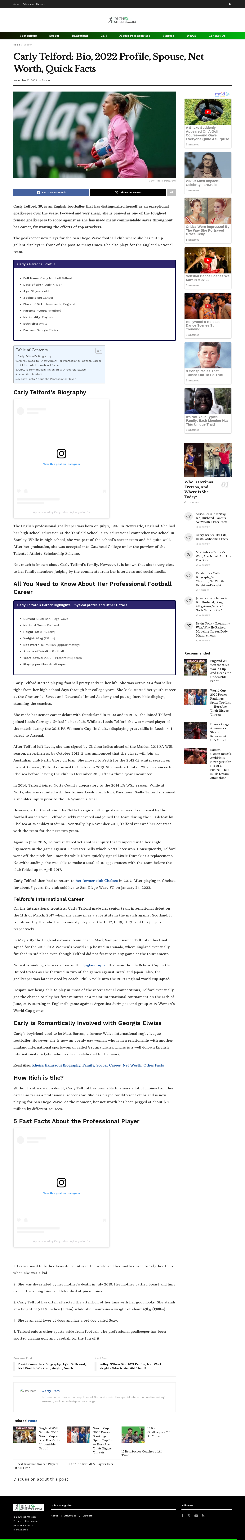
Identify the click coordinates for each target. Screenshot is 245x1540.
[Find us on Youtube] (196, 1516)
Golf (103, 35)
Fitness (168, 35)
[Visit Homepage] (122, 20)
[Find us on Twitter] (189, 1515)
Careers (40, 4)
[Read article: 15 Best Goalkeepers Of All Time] (133, 1434)
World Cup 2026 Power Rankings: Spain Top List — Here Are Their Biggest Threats (103, 1440)
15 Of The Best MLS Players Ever (90, 1464)
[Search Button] (230, 4)
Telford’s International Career (42, 365)
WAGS (191, 35)
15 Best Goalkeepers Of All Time (158, 1432)
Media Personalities (134, 35)
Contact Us (217, 35)
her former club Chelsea (96, 880)
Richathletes (20, 1529)
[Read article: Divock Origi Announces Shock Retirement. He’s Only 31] (195, 730)
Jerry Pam (51, 1391)
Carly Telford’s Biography (35, 356)
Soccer (54, 35)
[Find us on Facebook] (182, 1516)
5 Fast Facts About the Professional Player (47, 379)
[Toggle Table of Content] (97, 350)
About (16, 4)
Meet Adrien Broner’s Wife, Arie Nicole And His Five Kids (213, 556)
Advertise (28, 4)
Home (16, 44)
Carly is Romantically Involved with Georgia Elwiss (52, 369)
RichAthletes (29, 1517)
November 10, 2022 (25, 80)
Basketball (80, 35)
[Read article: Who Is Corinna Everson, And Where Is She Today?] (208, 460)
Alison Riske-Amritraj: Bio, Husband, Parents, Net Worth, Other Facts (211, 518)
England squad (94, 965)
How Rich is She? (30, 374)
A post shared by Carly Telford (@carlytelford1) (61, 512)
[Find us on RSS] (203, 1516)
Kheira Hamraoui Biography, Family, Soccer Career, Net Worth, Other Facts (98, 1065)
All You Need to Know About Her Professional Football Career (59, 360)
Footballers (28, 35)
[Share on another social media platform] (171, 192)
